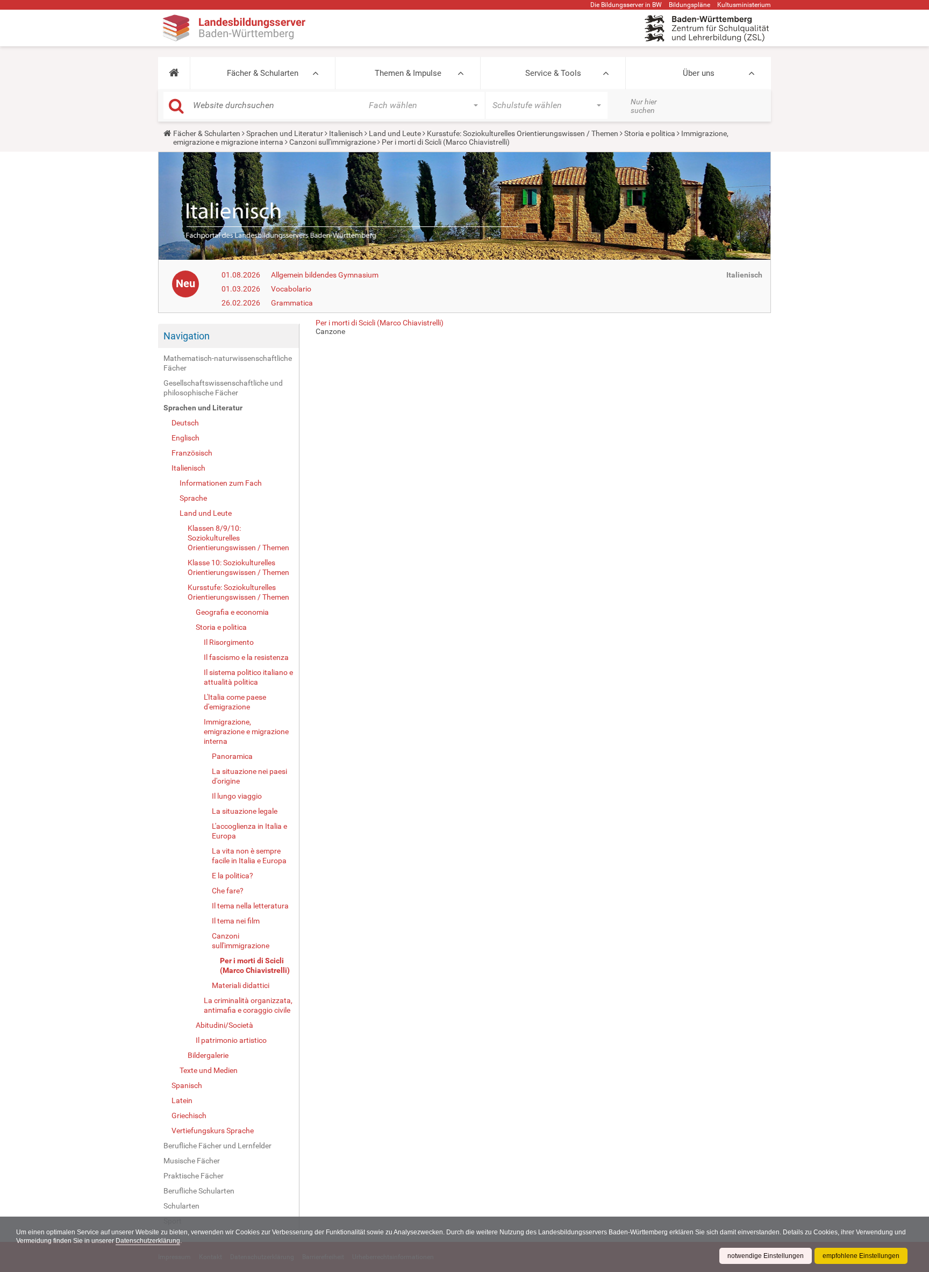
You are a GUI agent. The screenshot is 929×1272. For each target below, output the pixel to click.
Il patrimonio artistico (231, 1040)
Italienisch (346, 133)
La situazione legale (244, 811)
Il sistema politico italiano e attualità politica (248, 677)
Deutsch (185, 422)
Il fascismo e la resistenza (246, 657)
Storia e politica (649, 133)
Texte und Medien (209, 1070)
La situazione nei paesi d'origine (249, 776)
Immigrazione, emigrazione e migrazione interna (246, 731)
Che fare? (228, 890)
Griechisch (188, 1115)
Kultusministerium (744, 5)
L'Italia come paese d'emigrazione (235, 702)
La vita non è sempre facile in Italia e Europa (249, 856)
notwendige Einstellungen (765, 1256)
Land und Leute (395, 133)
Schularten (181, 1206)
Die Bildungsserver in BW (626, 5)
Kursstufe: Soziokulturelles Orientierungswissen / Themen (522, 133)
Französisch (191, 453)
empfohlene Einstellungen (861, 1256)
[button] (174, 73)
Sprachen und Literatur (284, 133)
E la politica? (232, 875)
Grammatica (292, 303)
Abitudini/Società (224, 1025)
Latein (181, 1100)
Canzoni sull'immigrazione (332, 142)
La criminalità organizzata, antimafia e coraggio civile (248, 1005)
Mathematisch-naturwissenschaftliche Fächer (227, 363)
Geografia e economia (232, 612)
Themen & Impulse (408, 73)
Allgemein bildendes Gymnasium (324, 275)
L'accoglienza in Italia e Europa (249, 831)
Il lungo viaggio (237, 796)
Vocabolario (291, 289)
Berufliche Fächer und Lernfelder (217, 1145)
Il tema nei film (236, 920)
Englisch (185, 438)
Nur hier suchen (644, 106)
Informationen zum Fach (221, 483)
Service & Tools (553, 73)
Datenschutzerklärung (148, 1241)
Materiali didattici (240, 985)
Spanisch (186, 1085)
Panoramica (232, 756)
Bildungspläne (689, 5)
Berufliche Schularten (198, 1190)
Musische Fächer (191, 1160)
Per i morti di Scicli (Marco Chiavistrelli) (255, 965)
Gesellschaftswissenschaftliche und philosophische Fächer (223, 388)
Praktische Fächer (193, 1175)
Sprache (193, 498)
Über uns (698, 73)
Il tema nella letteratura (250, 905)
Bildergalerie (208, 1055)
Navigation (186, 336)
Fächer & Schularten (262, 73)
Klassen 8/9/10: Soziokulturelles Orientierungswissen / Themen (238, 538)
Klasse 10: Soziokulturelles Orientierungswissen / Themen (238, 567)
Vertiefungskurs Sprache (212, 1130)
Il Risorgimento (229, 642)
